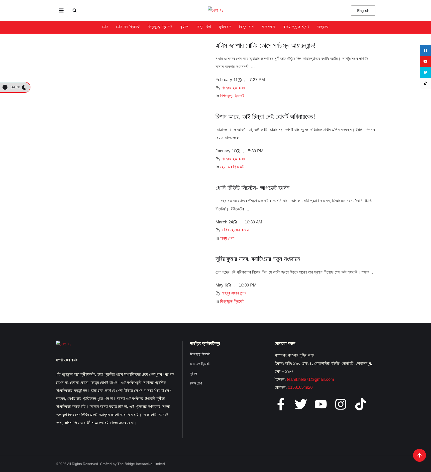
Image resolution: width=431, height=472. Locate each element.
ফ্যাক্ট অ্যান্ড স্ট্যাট (296, 26)
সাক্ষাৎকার (268, 26)
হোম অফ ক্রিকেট (200, 364)
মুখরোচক (225, 26)
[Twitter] (301, 404)
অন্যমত (323, 26)
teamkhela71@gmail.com (310, 379)
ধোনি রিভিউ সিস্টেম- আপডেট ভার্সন (253, 187)
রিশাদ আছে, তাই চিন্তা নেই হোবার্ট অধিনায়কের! (265, 116)
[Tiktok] (360, 404)
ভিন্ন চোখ (246, 26)
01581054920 (300, 387)
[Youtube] (321, 404)
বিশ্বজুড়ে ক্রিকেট (160, 26)
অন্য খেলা (204, 26)
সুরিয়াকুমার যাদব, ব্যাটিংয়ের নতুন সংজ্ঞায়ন (258, 259)
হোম (105, 26)
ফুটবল (184, 26)
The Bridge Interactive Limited (141, 464)
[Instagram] (340, 404)
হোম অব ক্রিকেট (128, 26)
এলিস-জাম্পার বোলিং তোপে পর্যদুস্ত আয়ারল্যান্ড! (266, 45)
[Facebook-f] (281, 404)
